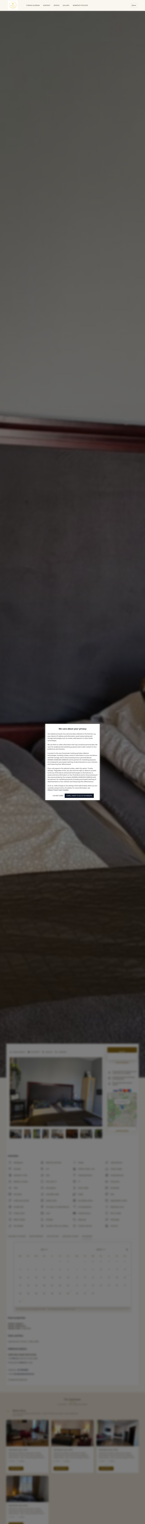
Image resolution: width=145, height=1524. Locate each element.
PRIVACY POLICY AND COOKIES (58, 790)
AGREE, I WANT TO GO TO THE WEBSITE (79, 796)
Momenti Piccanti (80, 5)
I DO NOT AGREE (58, 796)
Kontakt (46, 5)
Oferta (56, 5)
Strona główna (33, 5)
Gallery (66, 5)
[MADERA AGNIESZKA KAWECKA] (15, 5)
